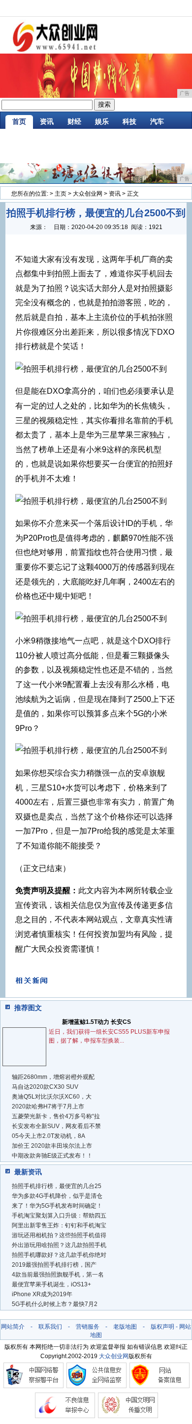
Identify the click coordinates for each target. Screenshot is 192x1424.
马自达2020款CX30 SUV (45, 1086)
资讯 (47, 121)
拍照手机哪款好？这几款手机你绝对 (59, 1254)
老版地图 (125, 1326)
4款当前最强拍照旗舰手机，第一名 (58, 1274)
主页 (60, 193)
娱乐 (102, 121)
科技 (129, 121)
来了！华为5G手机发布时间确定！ (57, 1205)
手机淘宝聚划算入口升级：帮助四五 (59, 1215)
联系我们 (50, 1326)
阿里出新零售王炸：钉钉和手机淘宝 (59, 1225)
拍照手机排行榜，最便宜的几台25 (56, 1186)
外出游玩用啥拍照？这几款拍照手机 (59, 1245)
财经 (74, 121)
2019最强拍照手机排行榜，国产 (54, 1264)
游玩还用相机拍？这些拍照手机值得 (59, 1235)
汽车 (157, 121)
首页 (19, 121)
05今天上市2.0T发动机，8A (48, 1136)
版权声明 (162, 1326)
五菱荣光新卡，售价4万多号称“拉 (56, 1116)
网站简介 (13, 1326)
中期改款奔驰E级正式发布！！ (52, 1155)
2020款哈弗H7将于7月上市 (48, 1106)
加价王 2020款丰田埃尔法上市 (52, 1145)
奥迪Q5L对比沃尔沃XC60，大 (52, 1096)
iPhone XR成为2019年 (42, 1294)
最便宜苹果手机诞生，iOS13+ (51, 1284)
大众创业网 (87, 193)
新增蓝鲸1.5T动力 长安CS (96, 1021)
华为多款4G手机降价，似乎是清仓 (57, 1195)
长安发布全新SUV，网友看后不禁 (56, 1126)
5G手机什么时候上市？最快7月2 (54, 1304)
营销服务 (87, 1326)
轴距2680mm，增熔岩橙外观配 (53, 1077)
